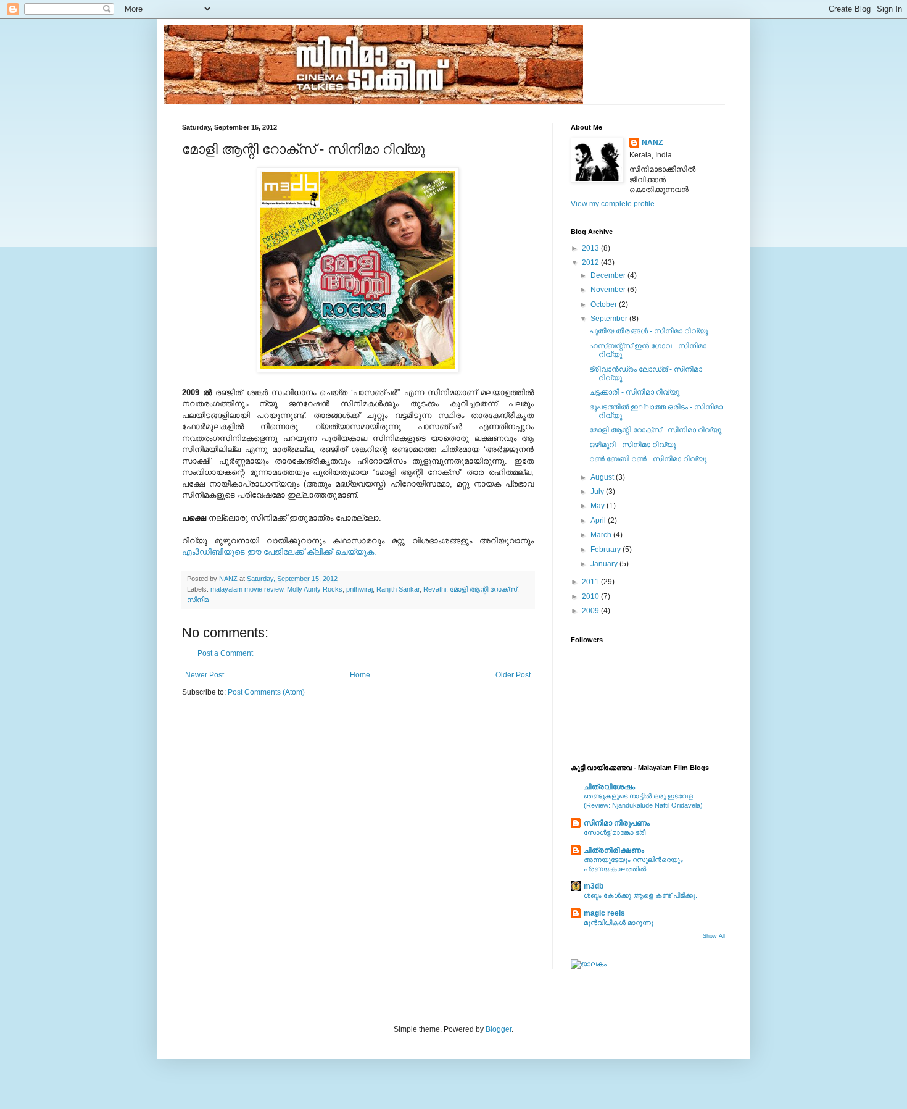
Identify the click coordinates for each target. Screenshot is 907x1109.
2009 (591, 610)
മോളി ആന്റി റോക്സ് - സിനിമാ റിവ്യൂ (655, 429)
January (604, 563)
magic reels (604, 913)
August (603, 477)
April (599, 520)
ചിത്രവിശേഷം (609, 786)
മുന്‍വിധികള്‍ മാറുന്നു (618, 922)
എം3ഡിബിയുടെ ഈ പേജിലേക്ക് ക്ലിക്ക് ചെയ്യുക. (279, 551)
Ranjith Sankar (398, 589)
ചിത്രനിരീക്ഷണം (614, 850)
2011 (591, 581)
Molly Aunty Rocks (314, 589)
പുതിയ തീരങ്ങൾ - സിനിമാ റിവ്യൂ (648, 331)
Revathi (434, 589)
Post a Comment (225, 653)
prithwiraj (359, 589)
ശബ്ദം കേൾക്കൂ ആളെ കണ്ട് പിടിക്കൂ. (640, 895)
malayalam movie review (246, 589)
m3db (593, 886)
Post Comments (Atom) (266, 692)
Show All (714, 936)
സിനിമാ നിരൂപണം (617, 823)
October (604, 304)
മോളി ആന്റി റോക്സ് (483, 589)
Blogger (498, 1029)
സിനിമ (198, 599)
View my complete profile (613, 203)
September (609, 318)
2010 (591, 596)
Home (360, 675)
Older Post (513, 675)
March (601, 534)
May (598, 505)
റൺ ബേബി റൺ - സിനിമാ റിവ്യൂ (647, 458)
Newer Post (204, 675)
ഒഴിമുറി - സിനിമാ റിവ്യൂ (632, 444)
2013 (591, 248)
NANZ (652, 142)
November (608, 289)
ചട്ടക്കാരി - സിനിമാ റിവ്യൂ (634, 392)
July (598, 491)
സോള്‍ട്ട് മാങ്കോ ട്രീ (614, 832)
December (608, 275)
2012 (591, 262)
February (606, 549)
